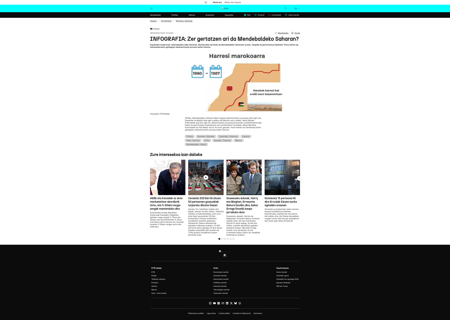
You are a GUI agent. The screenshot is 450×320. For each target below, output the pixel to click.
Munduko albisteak (205, 136)
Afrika (207, 140)
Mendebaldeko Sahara (196, 144)
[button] (299, 178)
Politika (189, 136)
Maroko (238, 140)
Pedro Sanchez (193, 140)
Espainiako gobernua (228, 136)
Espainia (246, 136)
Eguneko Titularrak (222, 140)
